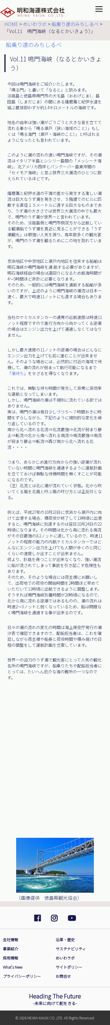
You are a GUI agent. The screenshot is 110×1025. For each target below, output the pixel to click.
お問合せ (63, 976)
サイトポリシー (69, 967)
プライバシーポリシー (22, 976)
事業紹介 (10, 948)
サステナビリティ (71, 948)
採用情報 (10, 958)
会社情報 (10, 939)
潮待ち (17, 373)
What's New (13, 967)
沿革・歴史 (65, 939)
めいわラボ (65, 958)
